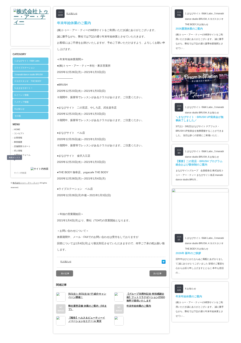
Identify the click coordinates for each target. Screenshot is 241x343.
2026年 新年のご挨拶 (188, 253)
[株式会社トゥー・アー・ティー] (32, 22)
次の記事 (157, 273)
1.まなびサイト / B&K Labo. (27, 61)
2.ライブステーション (24, 68)
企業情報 (18, 138)
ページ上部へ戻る (233, 335)
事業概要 (18, 142)
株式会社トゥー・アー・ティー (26, 183)
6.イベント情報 (21, 95)
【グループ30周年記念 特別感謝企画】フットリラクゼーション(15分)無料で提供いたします (146, 297)
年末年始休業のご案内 (139, 305)
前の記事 (65, 273)
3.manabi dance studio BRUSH (28, 74)
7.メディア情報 (21, 102)
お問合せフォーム (22, 155)
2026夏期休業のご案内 (189, 28)
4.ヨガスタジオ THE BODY (27, 81)
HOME (17, 129)
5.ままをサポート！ (23, 88)
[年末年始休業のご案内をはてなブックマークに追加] (163, 262)
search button (15, 163)
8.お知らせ (19, 109)
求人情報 (18, 150)
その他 (17, 116)
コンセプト (19, 133)
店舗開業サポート (22, 146)
